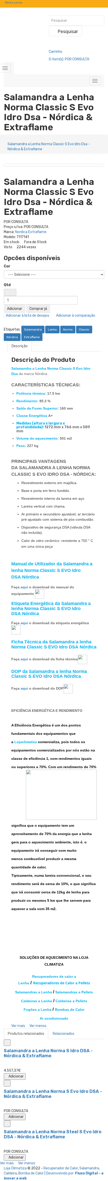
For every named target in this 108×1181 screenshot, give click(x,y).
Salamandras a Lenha (33, 992)
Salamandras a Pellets (74, 992)
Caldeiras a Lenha (36, 1001)
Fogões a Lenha (37, 1010)
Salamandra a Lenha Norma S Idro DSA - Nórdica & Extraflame (48, 1053)
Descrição (20, 346)
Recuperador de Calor (60, 1168)
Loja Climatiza (15, 1168)
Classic (84, 329)
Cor (7, 266)
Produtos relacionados (26, 1034)
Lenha (52, 329)
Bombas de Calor (69, 1010)
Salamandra (33, 329)
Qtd (7, 285)
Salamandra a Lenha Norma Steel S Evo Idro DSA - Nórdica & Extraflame (52, 1134)
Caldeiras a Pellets (71, 1001)
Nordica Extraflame (30, 232)
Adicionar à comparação (75, 315)
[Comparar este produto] (7, 1042)
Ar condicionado (54, 1018)
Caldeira (10, 1173)
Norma (68, 329)
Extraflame (32, 337)
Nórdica (12, 337)
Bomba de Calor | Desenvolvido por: (46, 1173)
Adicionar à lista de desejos (27, 315)
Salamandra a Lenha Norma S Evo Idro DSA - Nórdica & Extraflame (53, 1094)
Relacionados (63, 1034)
